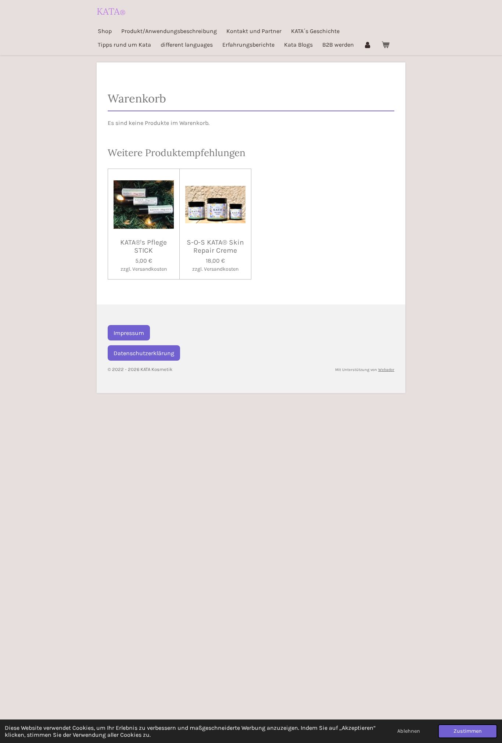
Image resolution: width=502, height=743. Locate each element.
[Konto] (367, 44)
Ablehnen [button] (408, 731)
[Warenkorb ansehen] (385, 44)
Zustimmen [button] (467, 731)
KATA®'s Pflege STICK (143, 246)
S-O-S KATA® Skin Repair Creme (215, 246)
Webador (386, 369)
